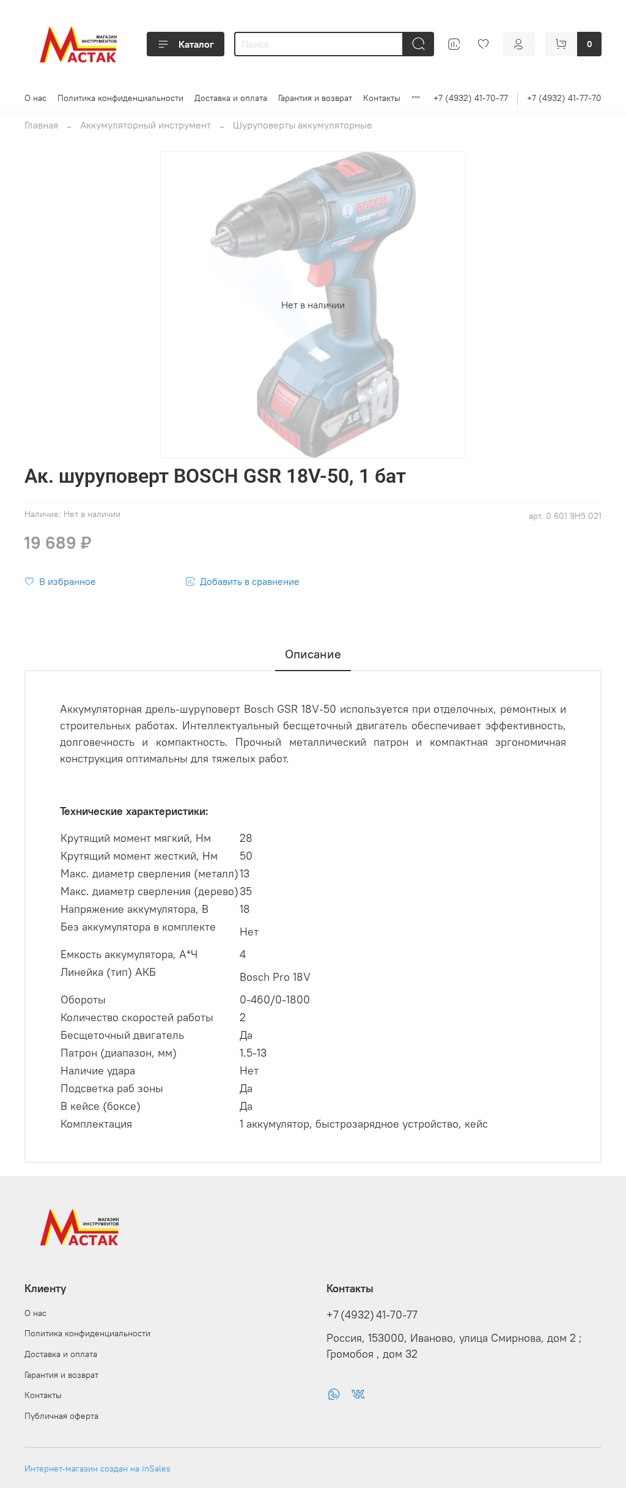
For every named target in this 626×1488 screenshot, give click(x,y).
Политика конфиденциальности (120, 97)
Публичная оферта (61, 1415)
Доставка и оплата (230, 97)
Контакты (381, 97)
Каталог (196, 44)
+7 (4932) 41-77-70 (564, 97)
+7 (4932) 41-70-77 (470, 97)
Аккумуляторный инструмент (145, 125)
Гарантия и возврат (315, 97)
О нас (35, 97)
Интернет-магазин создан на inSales (97, 1468)
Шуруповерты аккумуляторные (302, 125)
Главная (41, 125)
